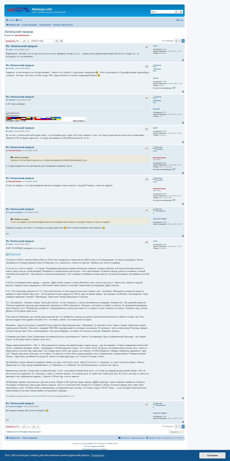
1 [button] (179, 41)
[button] (176, 41)
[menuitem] (19, 20)
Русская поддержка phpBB (95, 446)
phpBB (89, 443)
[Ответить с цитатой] (147, 47)
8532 (164, 163)
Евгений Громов (22, 35)
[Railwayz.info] (18, 10)
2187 (164, 49)
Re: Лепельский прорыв (21, 46)
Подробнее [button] (97, 455)
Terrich (155, 78)
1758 (164, 81)
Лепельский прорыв (18, 31)
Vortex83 (156, 109)
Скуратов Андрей (160, 219)
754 (164, 112)
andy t (155, 46)
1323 (164, 222)
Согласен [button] (212, 455)
